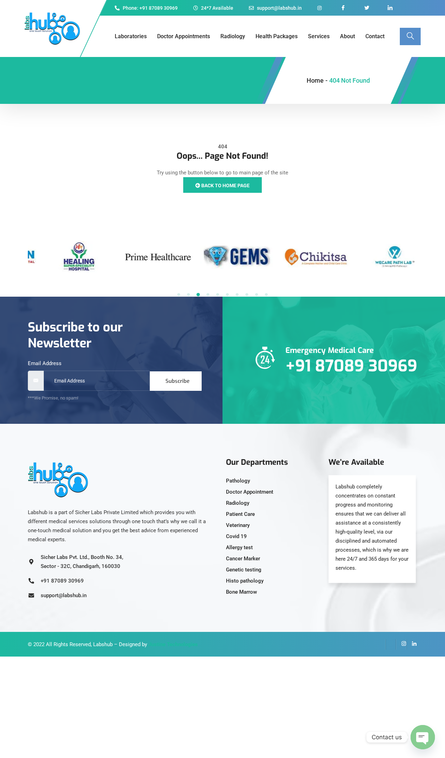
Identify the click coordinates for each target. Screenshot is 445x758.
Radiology (232, 36)
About (347, 36)
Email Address (45, 363)
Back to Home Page (225, 185)
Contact (375, 36)
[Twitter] (391, 644)
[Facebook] (380, 644)
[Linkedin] (411, 644)
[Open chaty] (423, 737)
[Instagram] (401, 644)
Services (319, 36)
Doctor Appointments (183, 36)
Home (315, 80)
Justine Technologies (173, 644)
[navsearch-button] (410, 36)
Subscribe (177, 381)
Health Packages (277, 36)
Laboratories (131, 36)
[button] (178, 294)
